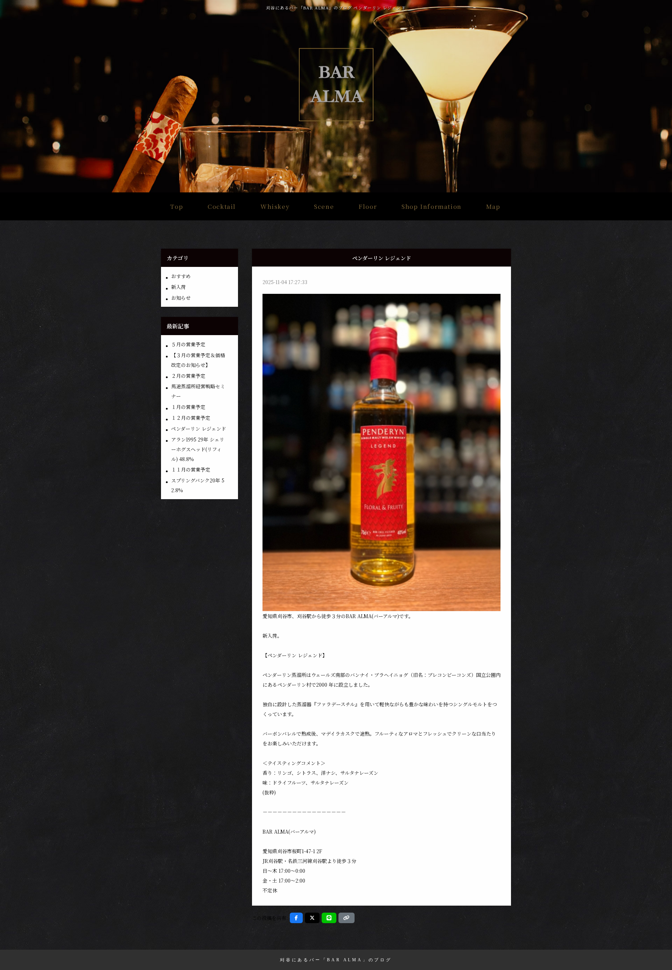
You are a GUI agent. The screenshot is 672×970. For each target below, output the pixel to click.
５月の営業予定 (188, 344)
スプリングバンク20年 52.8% (197, 485)
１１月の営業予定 (190, 469)
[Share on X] (312, 918)
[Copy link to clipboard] (346, 918)
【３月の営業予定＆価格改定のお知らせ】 (198, 360)
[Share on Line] (329, 918)
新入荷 (178, 286)
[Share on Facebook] (296, 918)
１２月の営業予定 (190, 417)
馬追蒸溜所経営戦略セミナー (198, 391)
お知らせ (181, 297)
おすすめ (181, 275)
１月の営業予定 (188, 406)
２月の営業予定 (188, 375)
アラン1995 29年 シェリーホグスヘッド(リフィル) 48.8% (197, 449)
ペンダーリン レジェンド (198, 428)
